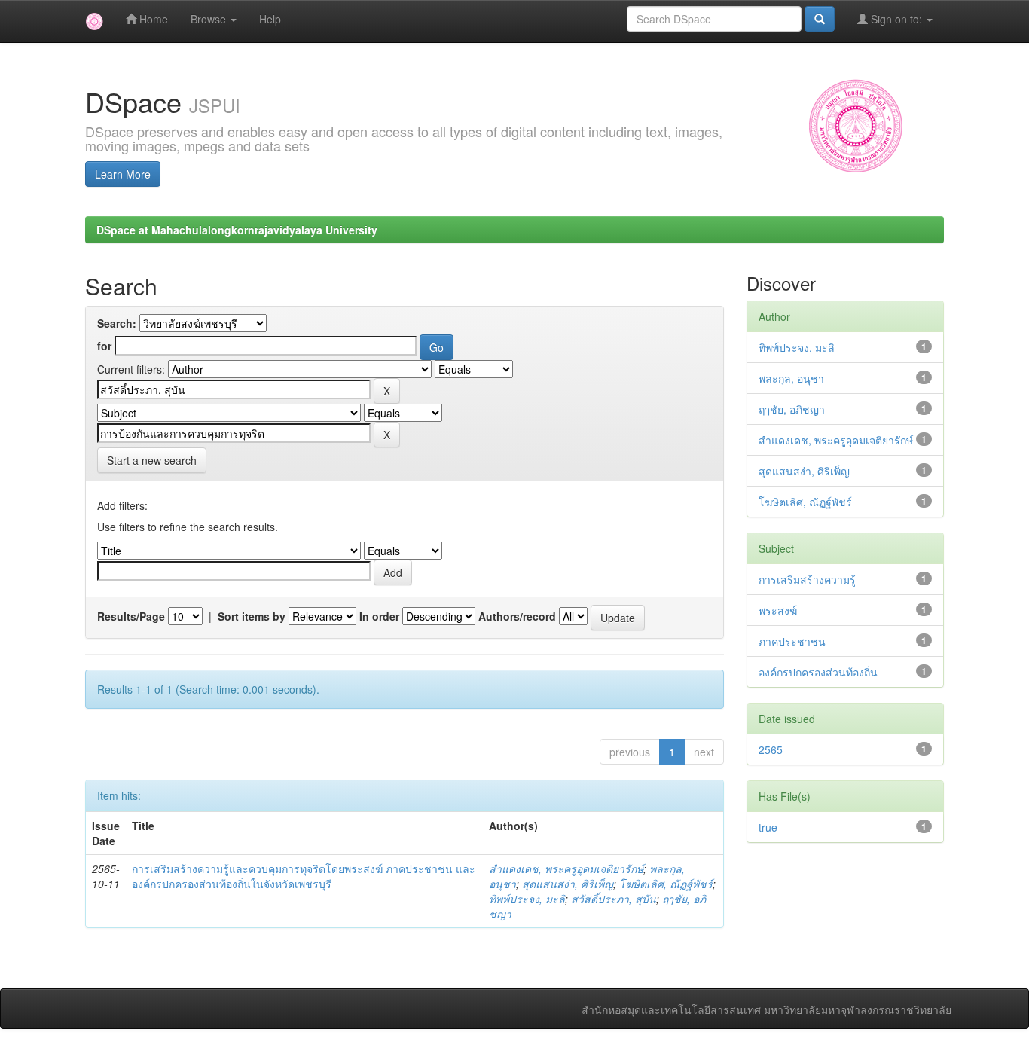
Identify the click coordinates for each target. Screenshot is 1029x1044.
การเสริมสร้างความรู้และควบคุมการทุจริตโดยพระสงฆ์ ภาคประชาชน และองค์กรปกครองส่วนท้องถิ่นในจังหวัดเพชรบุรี (303, 876)
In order (379, 616)
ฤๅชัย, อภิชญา (792, 409)
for (104, 345)
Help (270, 18)
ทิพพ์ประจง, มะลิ (527, 898)
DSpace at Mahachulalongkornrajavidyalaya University (236, 229)
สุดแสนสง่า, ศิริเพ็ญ (567, 883)
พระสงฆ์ (778, 610)
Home (152, 18)
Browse (210, 18)
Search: (116, 323)
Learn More (123, 174)
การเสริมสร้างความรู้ (807, 579)
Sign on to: (896, 18)
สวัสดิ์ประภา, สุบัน (613, 898)
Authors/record (517, 616)
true (768, 827)
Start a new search (152, 460)
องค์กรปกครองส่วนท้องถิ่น (818, 671)
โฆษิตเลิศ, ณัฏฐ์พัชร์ (666, 883)
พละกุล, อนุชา (791, 378)
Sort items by (251, 616)
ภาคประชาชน (792, 641)
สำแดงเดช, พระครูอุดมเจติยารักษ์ (566, 868)
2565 (771, 749)
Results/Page (131, 616)
